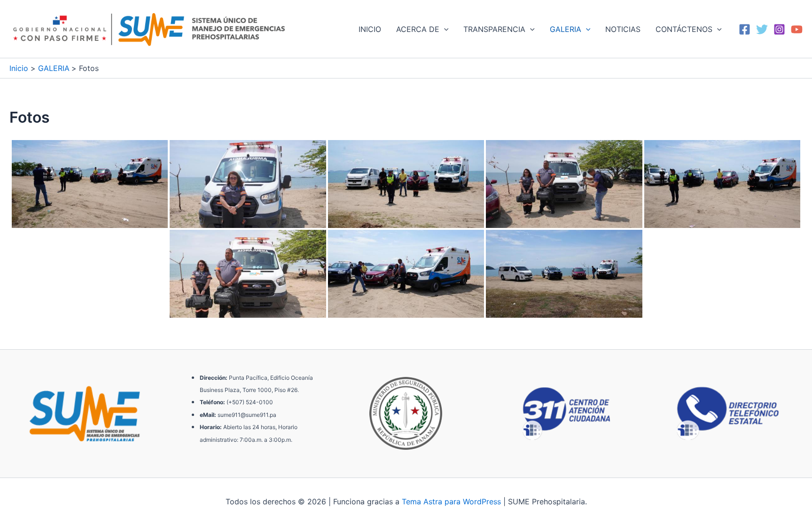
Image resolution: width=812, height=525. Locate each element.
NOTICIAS (622, 29)
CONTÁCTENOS (684, 29)
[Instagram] (779, 29)
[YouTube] (797, 29)
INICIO (370, 29)
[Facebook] (744, 29)
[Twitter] (762, 29)
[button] (444, 29)
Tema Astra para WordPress (451, 501)
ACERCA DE (417, 29)
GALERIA (565, 29)
